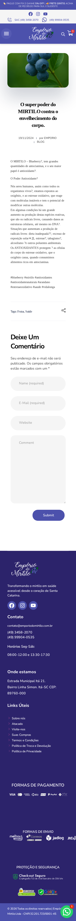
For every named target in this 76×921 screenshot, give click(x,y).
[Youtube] (45, 14)
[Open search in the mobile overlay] (63, 34)
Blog (40, 142)
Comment (26, 442)
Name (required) (31, 383)
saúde (28, 311)
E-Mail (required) (32, 403)
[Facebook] (30, 14)
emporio (50, 138)
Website (25, 422)
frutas (20, 311)
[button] (66, 911)
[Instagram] (38, 14)
